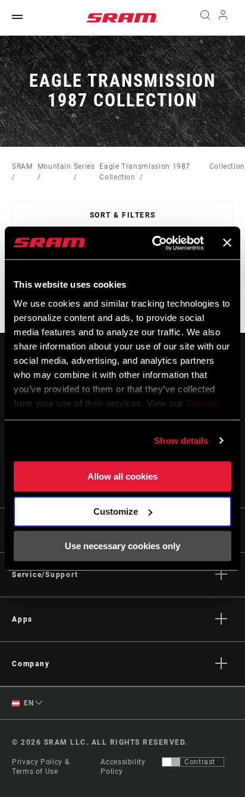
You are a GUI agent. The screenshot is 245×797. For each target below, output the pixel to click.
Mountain (54, 166)
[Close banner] (227, 243)
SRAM (22, 166)
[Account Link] (223, 18)
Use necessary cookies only (122, 546)
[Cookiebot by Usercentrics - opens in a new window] (154, 243)
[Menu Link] (17, 17)
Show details (181, 441)
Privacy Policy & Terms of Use (40, 767)
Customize (115, 511)
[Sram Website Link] (122, 18)
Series (84, 166)
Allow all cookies (122, 476)
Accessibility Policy (122, 767)
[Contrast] (171, 762)
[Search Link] (205, 18)
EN (28, 703)
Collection (227, 166)
